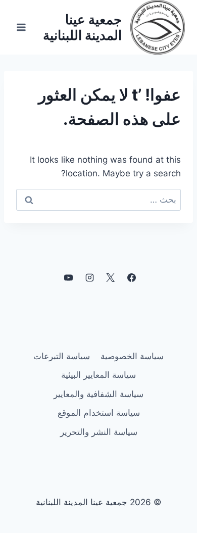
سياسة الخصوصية (132, 356)
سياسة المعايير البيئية (98, 375)
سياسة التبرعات (61, 356)
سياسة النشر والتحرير (98, 432)
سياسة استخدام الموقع (99, 413)
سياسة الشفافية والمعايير (98, 394)
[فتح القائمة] (21, 27)
